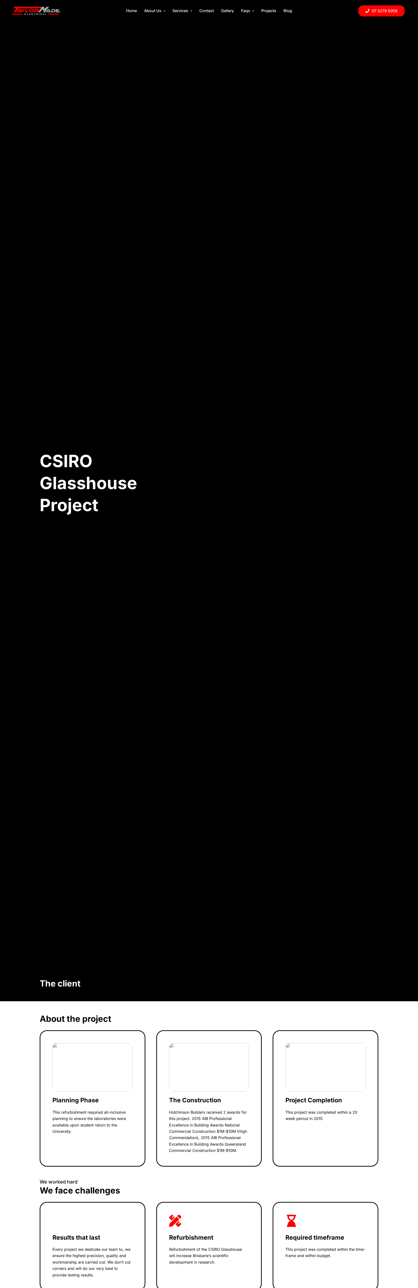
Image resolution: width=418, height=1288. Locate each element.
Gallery (227, 10)
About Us (152, 10)
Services (180, 10)
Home (131, 10)
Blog (288, 10)
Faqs (245, 10)
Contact (206, 10)
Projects (268, 10)
